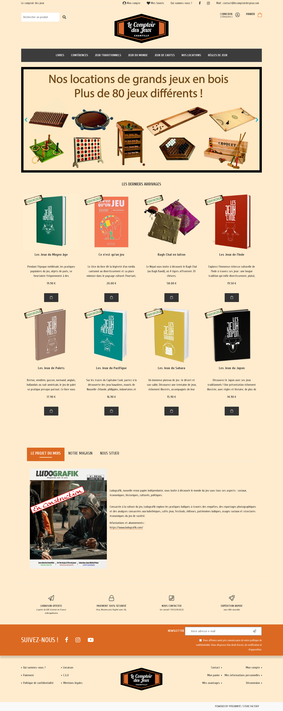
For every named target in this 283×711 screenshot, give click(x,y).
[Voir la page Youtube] (91, 640)
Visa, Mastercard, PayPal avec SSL (111, 607)
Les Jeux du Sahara (171, 368)
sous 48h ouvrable (232, 607)
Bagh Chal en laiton (171, 255)
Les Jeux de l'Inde (231, 255)
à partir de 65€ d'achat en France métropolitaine (51, 609)
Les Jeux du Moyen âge (51, 255)
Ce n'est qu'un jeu (111, 255)
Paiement (28, 675)
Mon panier (213, 675)
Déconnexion (253, 683)
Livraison (68, 667)
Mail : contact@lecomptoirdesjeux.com (237, 3)
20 (111, 283)
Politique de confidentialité (38, 683)
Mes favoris (157, 3)
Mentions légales (73, 683)
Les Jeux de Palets (51, 368)
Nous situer (109, 453)
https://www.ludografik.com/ (126, 527)
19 (51, 283)
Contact (215, 667)
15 (171, 397)
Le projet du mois (46, 453)
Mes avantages (211, 683)
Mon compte (133, 3)
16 (111, 397)
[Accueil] (141, 28)
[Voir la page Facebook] (66, 640)
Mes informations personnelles (242, 675)
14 (231, 397)
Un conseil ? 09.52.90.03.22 (171, 607)
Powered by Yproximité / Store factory (237, 706)
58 (172, 283)
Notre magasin (80, 453)
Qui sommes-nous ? (181, 3)
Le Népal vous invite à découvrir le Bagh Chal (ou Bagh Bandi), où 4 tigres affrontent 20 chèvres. (171, 271)
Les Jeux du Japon (232, 368)
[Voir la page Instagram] (77, 640)
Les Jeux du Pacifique (111, 368)
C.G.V (66, 675)
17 (51, 397)
